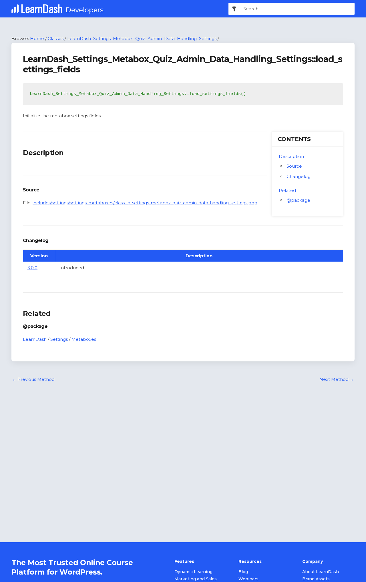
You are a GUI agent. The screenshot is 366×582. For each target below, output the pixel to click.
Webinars (248, 578)
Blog (243, 571)
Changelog (299, 176)
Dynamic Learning (193, 571)
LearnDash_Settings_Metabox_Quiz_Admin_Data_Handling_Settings (141, 38)
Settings (59, 339)
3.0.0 (32, 267)
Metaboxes (83, 339)
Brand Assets (316, 578)
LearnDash (35, 339)
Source (294, 166)
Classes (55, 38)
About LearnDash (320, 571)
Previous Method (33, 379)
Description (291, 156)
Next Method (336, 379)
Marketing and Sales (195, 578)
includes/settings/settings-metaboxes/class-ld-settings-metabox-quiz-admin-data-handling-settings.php (145, 202)
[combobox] (297, 9)
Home (37, 38)
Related (287, 190)
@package (298, 200)
